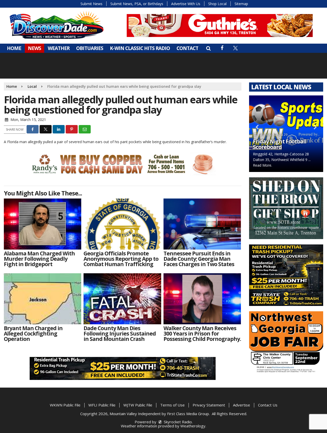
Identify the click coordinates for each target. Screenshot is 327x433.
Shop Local (217, 3)
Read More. (262, 165)
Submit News (91, 3)
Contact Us (267, 404)
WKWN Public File (65, 404)
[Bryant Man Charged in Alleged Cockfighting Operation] (42, 298)
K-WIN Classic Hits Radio (140, 48)
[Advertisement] (220, 25)
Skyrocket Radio (177, 421)
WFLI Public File (101, 404)
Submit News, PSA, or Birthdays (136, 3)
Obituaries (89, 48)
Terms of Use (172, 404)
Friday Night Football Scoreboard (279, 144)
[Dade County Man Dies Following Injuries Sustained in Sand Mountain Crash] (122, 298)
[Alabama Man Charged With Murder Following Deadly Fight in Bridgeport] (42, 224)
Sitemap (241, 3)
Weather (58, 48)
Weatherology (192, 425)
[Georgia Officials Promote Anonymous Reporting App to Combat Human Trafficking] (122, 224)
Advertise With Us (185, 3)
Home (14, 48)
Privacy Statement (209, 404)
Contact (187, 48)
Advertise (241, 404)
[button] (208, 48)
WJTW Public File (137, 404)
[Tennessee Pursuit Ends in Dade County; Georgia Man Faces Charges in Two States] (202, 224)
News (34, 48)
